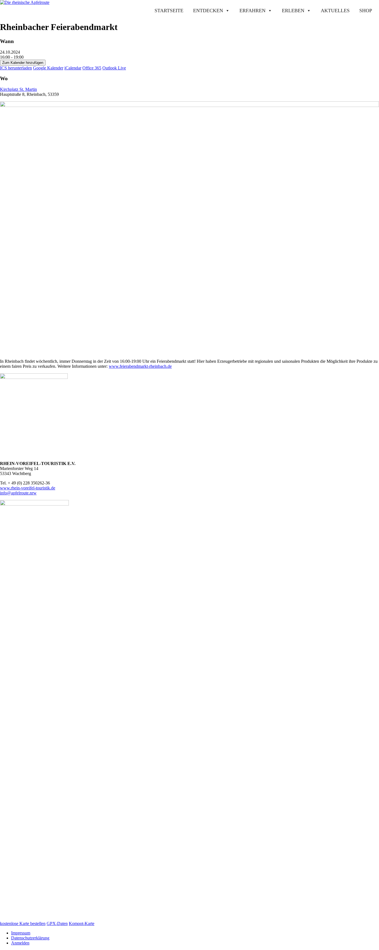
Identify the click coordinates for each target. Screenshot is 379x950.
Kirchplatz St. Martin (18, 89)
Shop (365, 10)
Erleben (293, 10)
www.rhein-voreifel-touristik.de (27, 488)
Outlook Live (114, 68)
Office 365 (91, 68)
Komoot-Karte (81, 923)
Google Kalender (48, 68)
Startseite (169, 10)
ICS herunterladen (16, 68)
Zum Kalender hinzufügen (22, 63)
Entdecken (208, 10)
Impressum (20, 933)
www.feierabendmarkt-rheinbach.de (140, 366)
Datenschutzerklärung (30, 938)
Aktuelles (335, 10)
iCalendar (72, 68)
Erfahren (252, 10)
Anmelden (20, 943)
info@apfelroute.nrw (18, 493)
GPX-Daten (57, 923)
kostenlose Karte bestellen (23, 923)
